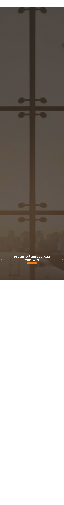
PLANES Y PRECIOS (28, 4)
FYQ (32, 4)
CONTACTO (36, 4)
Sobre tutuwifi (22, 4)
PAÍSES (40, 4)
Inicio (18, 4)
